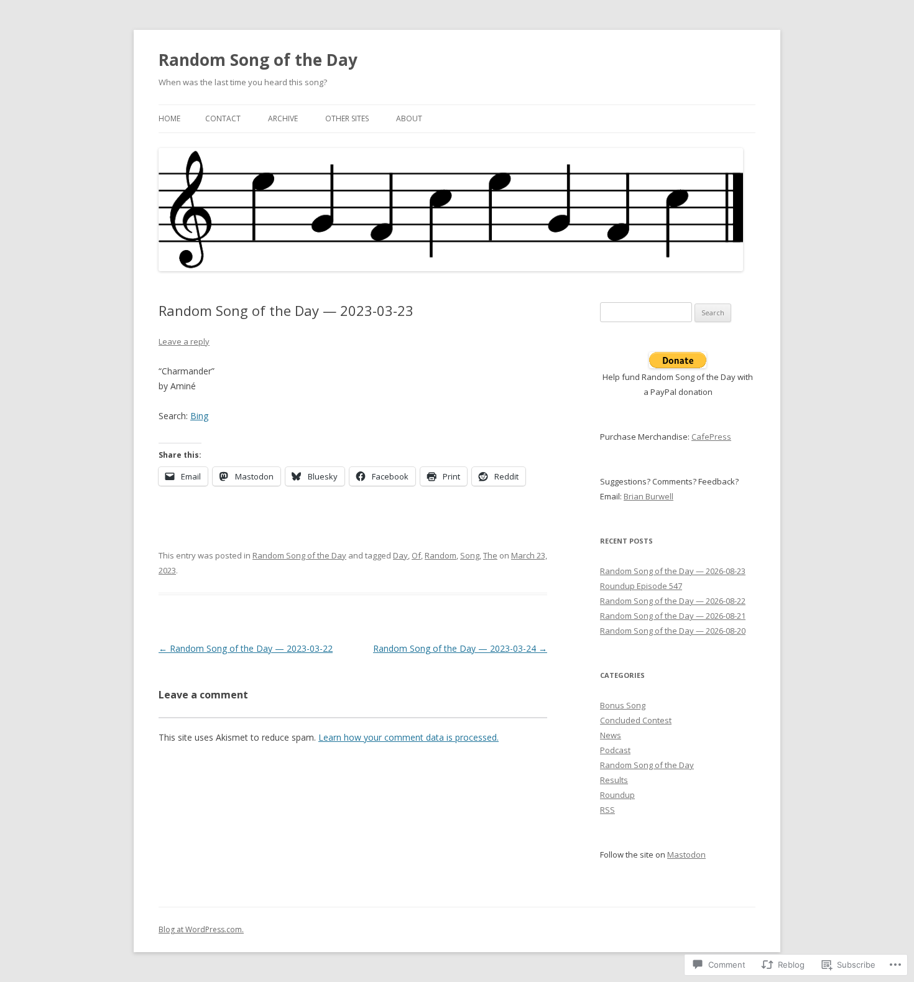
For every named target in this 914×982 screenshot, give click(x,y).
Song (469, 555)
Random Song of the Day (258, 60)
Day (400, 555)
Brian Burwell (648, 496)
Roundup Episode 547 (641, 585)
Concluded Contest (636, 720)
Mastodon (686, 854)
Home (169, 118)
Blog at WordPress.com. (201, 929)
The (490, 555)
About (409, 118)
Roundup (617, 794)
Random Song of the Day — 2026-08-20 (673, 630)
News (610, 735)
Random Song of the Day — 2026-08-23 (673, 571)
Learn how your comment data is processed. (408, 737)
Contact (223, 118)
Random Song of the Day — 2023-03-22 (246, 648)
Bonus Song (622, 705)
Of (416, 555)
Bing (199, 416)
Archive (283, 118)
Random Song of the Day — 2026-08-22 (673, 600)
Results (614, 779)
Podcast (615, 750)
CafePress (711, 436)
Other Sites (347, 118)
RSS (607, 809)
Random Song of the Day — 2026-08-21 (673, 615)
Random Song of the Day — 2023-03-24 (460, 648)
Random (440, 555)
